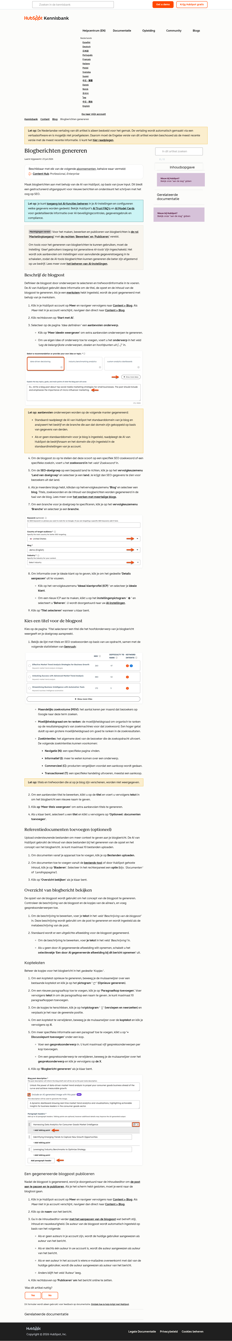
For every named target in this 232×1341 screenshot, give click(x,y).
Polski (85, 68)
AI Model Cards (125, 208)
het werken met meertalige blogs (94, 497)
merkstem (73, 292)
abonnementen (86, 168)
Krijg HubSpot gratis (192, 4)
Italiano (86, 63)
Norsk (85, 89)
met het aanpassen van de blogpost (92, 1219)
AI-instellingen (115, 603)
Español (86, 42)
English (86, 106)
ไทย (84, 97)
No (50, 1295)
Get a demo (163, 4)
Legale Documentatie (142, 1331)
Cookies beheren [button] (192, 1331)
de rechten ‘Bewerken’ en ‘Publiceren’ (85, 236)
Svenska (87, 72)
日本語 (86, 51)
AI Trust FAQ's (102, 208)
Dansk (86, 85)
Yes (33, 1295)
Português (88, 55)
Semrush (70, 646)
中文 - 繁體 (88, 80)
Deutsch (87, 47)
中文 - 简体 (88, 102)
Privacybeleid (169, 1331)
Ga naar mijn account (94, 114)
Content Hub (41, 173)
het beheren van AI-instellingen (87, 263)
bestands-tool (93, 862)
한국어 (86, 93)
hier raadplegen (103, 140)
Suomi (85, 76)
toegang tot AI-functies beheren (67, 203)
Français (87, 59)
